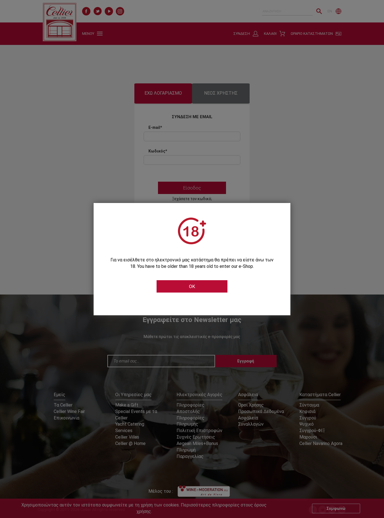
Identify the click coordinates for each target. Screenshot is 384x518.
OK (192, 286)
